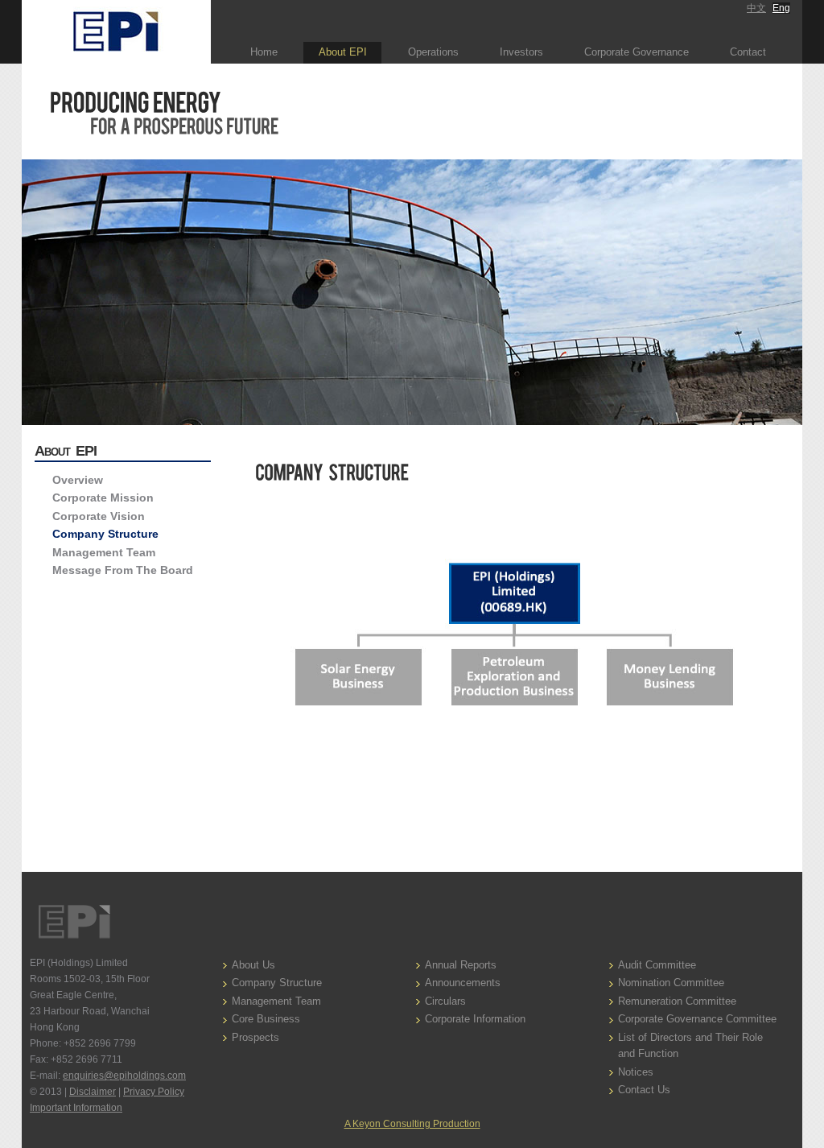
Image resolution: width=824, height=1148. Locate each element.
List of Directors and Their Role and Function (690, 1045)
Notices (635, 1072)
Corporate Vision (98, 516)
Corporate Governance (636, 52)
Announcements (463, 983)
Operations (433, 52)
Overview (77, 479)
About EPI (343, 52)
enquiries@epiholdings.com (124, 1075)
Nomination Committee (671, 983)
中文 (756, 8)
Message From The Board (122, 570)
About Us (253, 965)
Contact (748, 52)
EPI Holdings (74, 922)
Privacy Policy (153, 1091)
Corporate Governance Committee (697, 1019)
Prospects (255, 1037)
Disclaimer (92, 1091)
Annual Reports (460, 965)
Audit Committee (657, 965)
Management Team (103, 552)
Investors (521, 52)
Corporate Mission (103, 497)
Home (264, 52)
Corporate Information (475, 1019)
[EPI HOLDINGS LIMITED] (116, 32)
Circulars (445, 1001)
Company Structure (105, 533)
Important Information (76, 1107)
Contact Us (644, 1090)
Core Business (266, 1019)
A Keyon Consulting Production (412, 1123)
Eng (781, 8)
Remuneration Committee (677, 1001)
